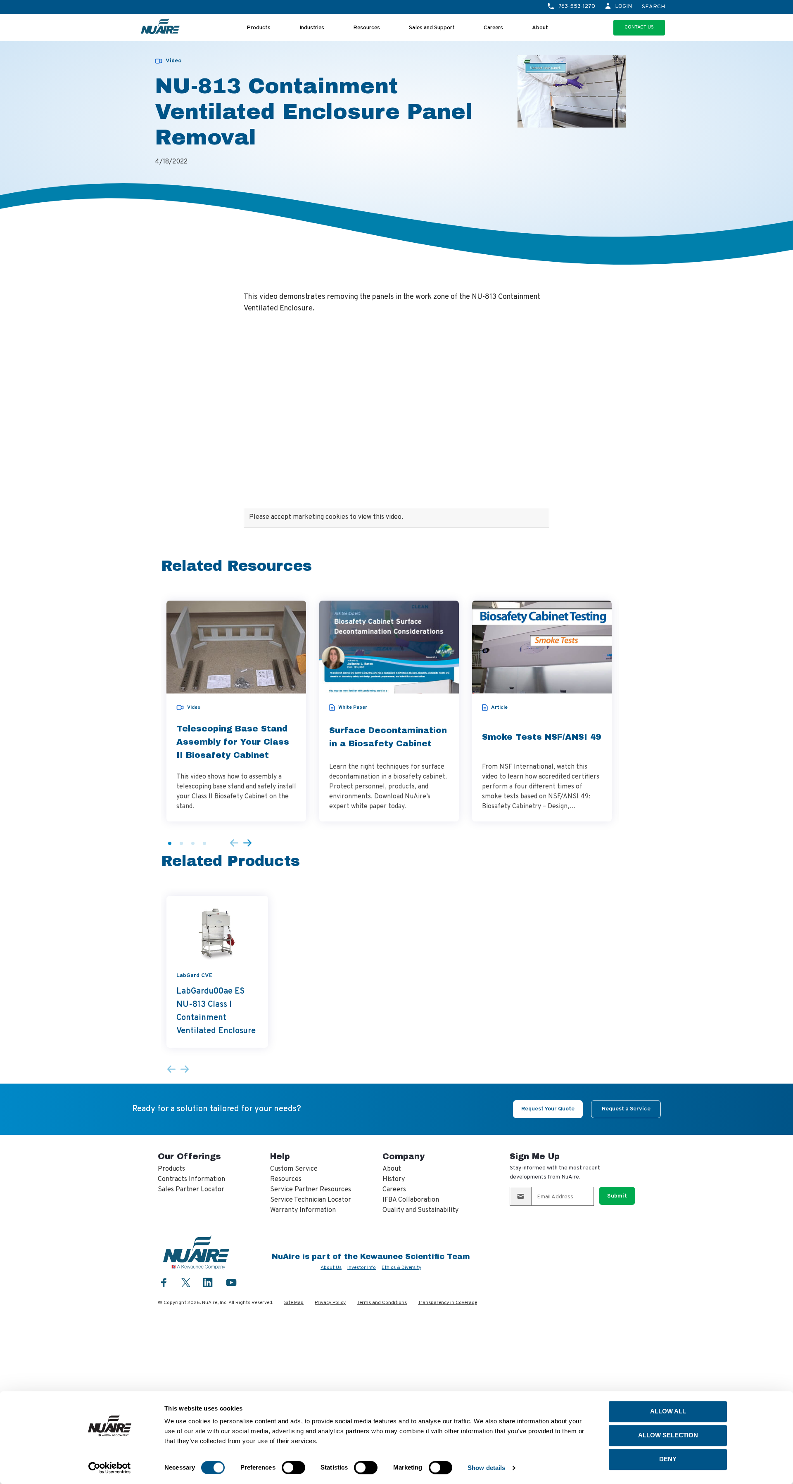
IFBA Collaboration (410, 1200)
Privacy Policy (330, 1302)
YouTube (231, 1282)
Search (653, 7)
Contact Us (639, 27)
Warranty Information (303, 1210)
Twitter (185, 1281)
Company (403, 1156)
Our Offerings (189, 1156)
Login (623, 6)
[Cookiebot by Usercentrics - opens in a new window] (110, 1468)
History (393, 1179)
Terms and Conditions (382, 1302)
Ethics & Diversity (401, 1267)
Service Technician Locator (310, 1200)
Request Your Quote (548, 1108)
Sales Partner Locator (191, 1190)
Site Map (294, 1302)
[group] (236, 711)
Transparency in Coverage (447, 1302)
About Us (331, 1267)
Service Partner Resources (310, 1190)
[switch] (293, 1467)
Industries (311, 27)
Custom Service (294, 1169)
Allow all (668, 1411)
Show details (486, 1467)
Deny (668, 1459)
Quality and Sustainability (420, 1210)
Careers (493, 27)
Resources (366, 27)
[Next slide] (247, 843)
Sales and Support (432, 27)
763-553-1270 (576, 6)
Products (259, 27)
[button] (169, 843)
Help (280, 1156)
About (540, 27)
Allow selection (668, 1435)
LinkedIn (208, 1282)
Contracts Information (191, 1179)
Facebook (164, 1282)
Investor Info (361, 1267)
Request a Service (626, 1108)
